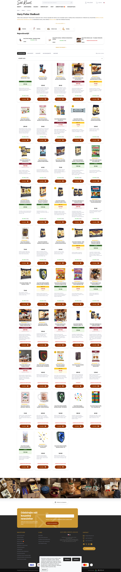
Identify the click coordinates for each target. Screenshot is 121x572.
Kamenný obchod (20, 539)
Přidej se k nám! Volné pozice (44, 541)
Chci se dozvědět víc (60, 23)
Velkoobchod (19, 549)
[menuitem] (20, 7)
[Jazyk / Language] (104, 2)
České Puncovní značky (21, 559)
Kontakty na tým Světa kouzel (44, 539)
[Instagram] (89, 544)
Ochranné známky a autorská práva (24, 557)
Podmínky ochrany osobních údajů (24, 555)
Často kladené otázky (42, 543)
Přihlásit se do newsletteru (52, 523)
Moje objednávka (20, 543)
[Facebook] (84, 544)
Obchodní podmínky (21, 553)
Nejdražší (38, 53)
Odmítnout (67, 559)
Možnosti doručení (20, 535)
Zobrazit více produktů (60, 47)
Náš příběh (40, 535)
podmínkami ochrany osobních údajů (64, 519)
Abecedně (55, 53)
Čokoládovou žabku (27, 19)
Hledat (71, 2)
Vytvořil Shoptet (91, 570)
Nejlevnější (30, 53)
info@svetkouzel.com (89, 535)
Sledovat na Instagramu (61, 502)
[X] (86, 544)
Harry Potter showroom (43, 537)
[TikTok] (91, 544)
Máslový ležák (52, 19)
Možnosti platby (20, 537)
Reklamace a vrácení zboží (22, 545)
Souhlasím (76, 559)
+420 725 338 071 (89, 538)
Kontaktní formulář (89, 548)
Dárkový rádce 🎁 (20, 541)
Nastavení (44, 569)
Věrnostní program (20, 547)
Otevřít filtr (21, 58)
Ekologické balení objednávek (22, 551)
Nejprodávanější (47, 53)
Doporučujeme (21, 53)
